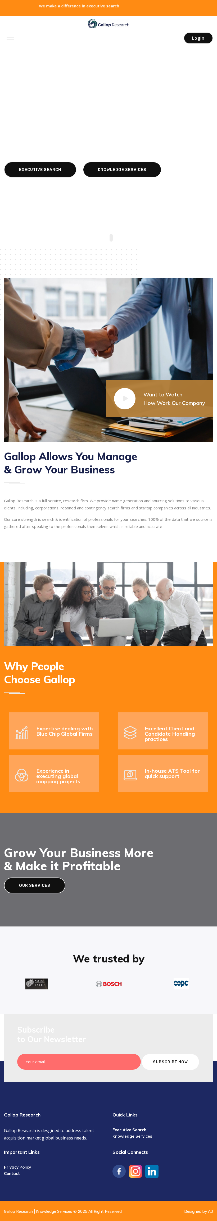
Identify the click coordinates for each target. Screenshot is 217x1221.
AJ (210, 1211)
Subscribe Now (170, 1062)
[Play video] (124, 398)
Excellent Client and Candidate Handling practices (170, 733)
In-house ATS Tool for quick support (172, 773)
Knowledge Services (122, 182)
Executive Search (40, 182)
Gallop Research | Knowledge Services (38, 1211)
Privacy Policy (17, 1167)
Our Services (34, 885)
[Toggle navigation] (10, 39)
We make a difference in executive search (42, 5)
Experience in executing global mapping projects (58, 776)
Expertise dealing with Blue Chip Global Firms (64, 731)
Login (198, 38)
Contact (12, 1173)
